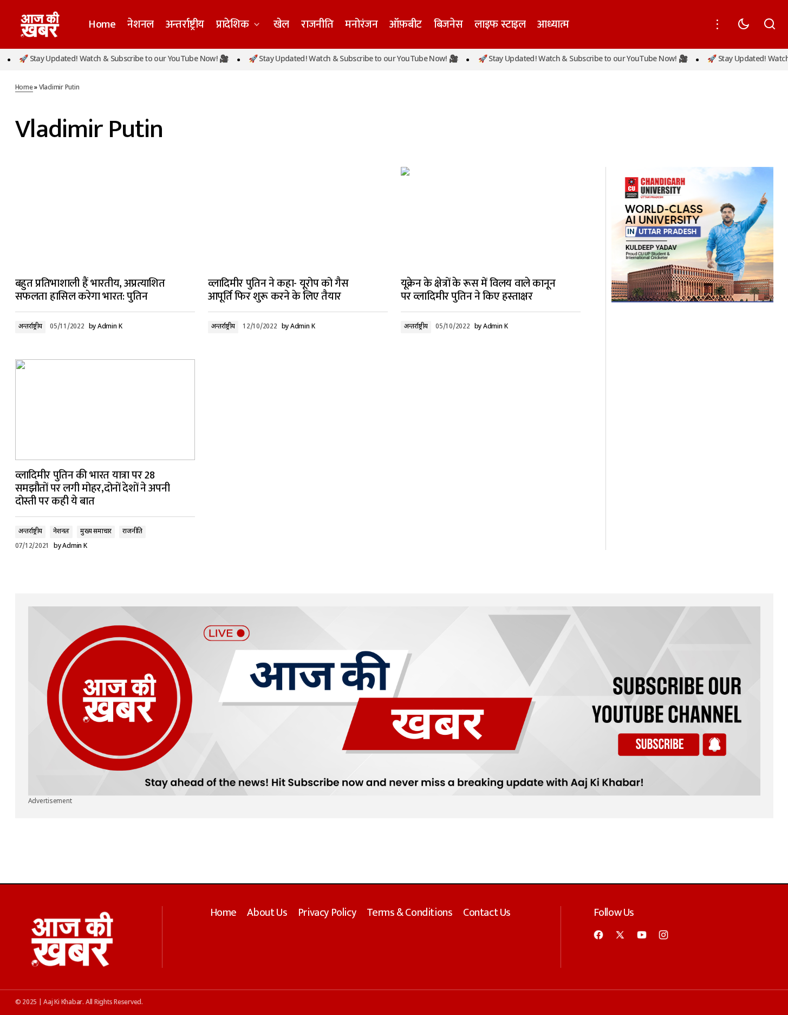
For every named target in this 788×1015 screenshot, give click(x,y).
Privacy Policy (327, 912)
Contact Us (487, 912)
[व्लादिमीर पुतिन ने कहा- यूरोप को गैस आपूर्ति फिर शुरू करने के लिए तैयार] (298, 217)
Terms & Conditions (410, 912)
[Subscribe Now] (394, 701)
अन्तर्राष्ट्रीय (30, 326)
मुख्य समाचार (96, 531)
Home (24, 87)
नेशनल (61, 531)
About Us (267, 912)
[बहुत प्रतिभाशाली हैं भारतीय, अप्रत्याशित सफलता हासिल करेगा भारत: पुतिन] (105, 217)
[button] (718, 24)
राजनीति (132, 531)
